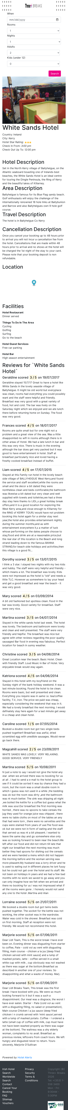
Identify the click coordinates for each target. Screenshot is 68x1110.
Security (30, 1072)
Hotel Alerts (25, 1057)
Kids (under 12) (16, 57)
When (10, 13)
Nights (11, 35)
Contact (7, 1084)
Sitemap (7, 1099)
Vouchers (7, 1103)
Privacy (29, 1069)
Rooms (11, 24)
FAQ (4, 1095)
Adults (11, 46)
